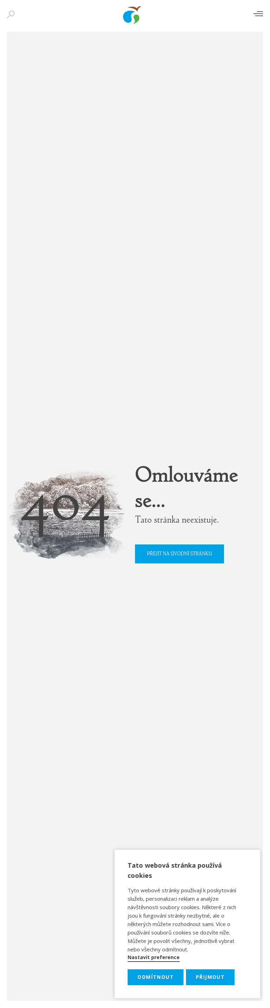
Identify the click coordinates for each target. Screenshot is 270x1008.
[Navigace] (258, 13)
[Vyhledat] (12, 14)
